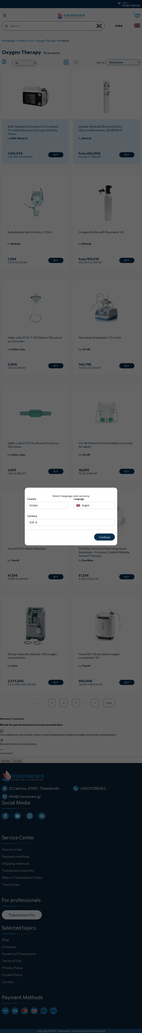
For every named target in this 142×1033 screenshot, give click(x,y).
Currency (32, 515)
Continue (104, 537)
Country (31, 498)
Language (79, 498)
